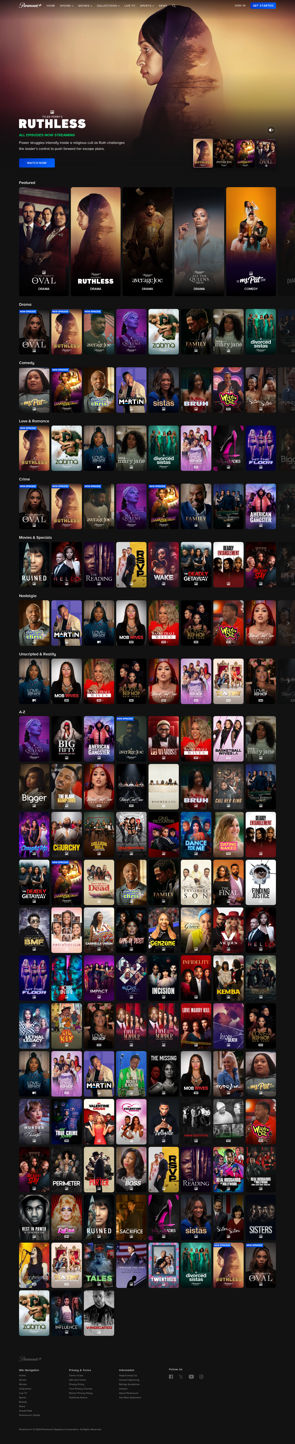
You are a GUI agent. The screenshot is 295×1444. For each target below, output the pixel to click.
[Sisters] (261, 1217)
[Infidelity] (196, 978)
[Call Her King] (228, 786)
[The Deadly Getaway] (34, 882)
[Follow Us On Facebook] (171, 1377)
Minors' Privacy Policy (81, 1393)
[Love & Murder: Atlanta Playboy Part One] (131, 1026)
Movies (23, 1384)
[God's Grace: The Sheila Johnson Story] (196, 930)
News (163, 5)
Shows (22, 1380)
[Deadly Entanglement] (261, 834)
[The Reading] (196, 1169)
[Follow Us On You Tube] (191, 1377)
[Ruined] (99, 1217)
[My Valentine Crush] (99, 1121)
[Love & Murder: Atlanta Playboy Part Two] (164, 1026)
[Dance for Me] (196, 834)
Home (51, 5)
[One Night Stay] (34, 1169)
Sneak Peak (25, 1411)
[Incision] (164, 978)
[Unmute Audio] (271, 130)
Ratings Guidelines (129, 1384)
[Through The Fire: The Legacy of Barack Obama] (131, 1265)
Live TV (129, 5)
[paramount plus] (30, 6)
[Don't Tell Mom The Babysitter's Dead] (99, 882)
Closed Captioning (129, 1380)
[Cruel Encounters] (164, 834)
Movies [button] (84, 5)
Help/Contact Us (128, 1375)
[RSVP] (164, 1169)
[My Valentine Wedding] (131, 1121)
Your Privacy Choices (80, 1389)
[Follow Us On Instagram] (201, 1377)
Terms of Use (76, 1375)
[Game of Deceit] (131, 930)
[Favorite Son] (196, 882)
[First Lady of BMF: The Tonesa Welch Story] (34, 930)
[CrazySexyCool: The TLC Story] (131, 834)
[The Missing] (164, 1074)
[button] (44, 241)
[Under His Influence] (66, 1313)
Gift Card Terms (77, 1380)
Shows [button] (66, 5)
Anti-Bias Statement (130, 1398)
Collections (25, 1389)
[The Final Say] (228, 882)
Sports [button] (146, 5)
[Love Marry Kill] (196, 1026)
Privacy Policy (76, 1384)
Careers (123, 1389)
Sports (22, 1398)
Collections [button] (107, 5)
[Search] (174, 6)
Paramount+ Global (29, 1415)
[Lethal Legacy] (34, 1026)
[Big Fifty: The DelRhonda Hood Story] (66, 739)
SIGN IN (240, 5)
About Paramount (128, 1393)
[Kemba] (228, 978)
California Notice (78, 1398)
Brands (23, 1402)
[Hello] (261, 930)
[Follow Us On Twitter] (180, 1376)
